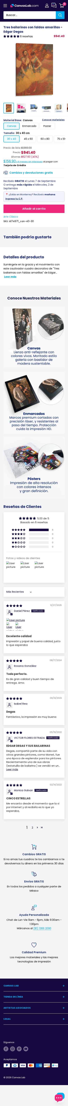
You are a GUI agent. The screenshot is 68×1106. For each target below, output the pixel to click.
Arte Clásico (10, 216)
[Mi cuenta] (47, 6)
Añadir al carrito (34, 209)
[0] (61, 6)
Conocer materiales (53, 119)
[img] (14, 606)
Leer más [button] (12, 769)
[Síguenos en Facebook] (5, 1048)
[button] (11, 36)
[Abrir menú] (5, 5)
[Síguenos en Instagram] (12, 1048)
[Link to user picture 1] (34, 620)
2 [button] (32, 827)
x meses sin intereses (23, 161)
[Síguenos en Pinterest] (19, 1048)
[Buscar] (60, 15)
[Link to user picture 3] (19, 626)
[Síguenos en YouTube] (25, 1048)
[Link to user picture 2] (10, 626)
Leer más (10, 276)
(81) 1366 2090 (42, 928)
